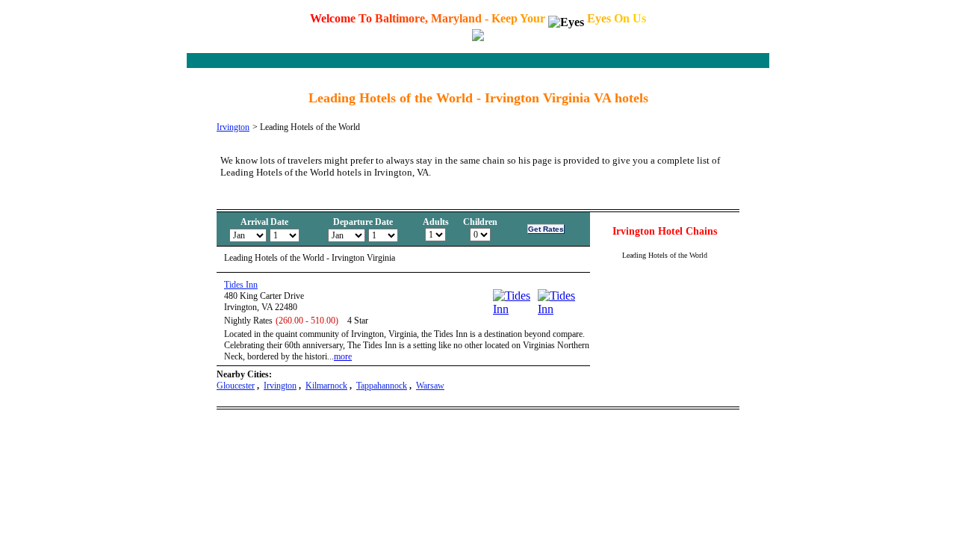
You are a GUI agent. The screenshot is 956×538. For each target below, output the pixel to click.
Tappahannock (381, 385)
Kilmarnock (326, 385)
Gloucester (236, 385)
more (343, 356)
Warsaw (430, 385)
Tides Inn (241, 284)
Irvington (233, 127)
